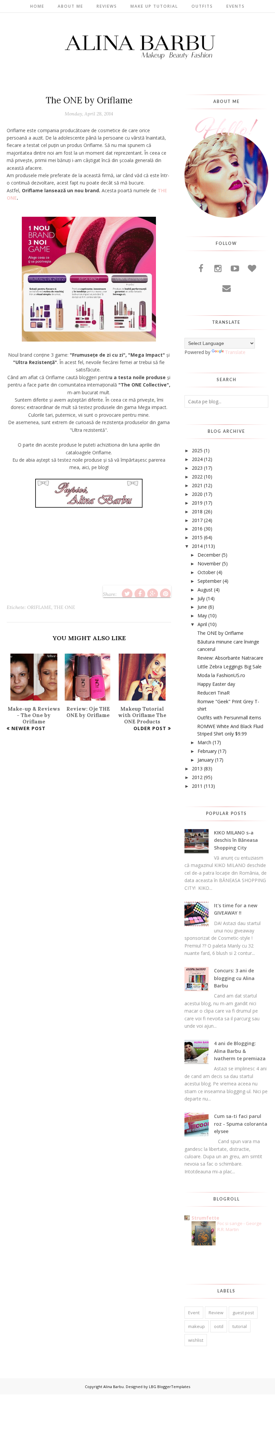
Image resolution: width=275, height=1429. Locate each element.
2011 (197, 786)
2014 (197, 546)
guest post (243, 1313)
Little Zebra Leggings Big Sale (229, 666)
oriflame (39, 607)
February (207, 751)
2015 (197, 537)
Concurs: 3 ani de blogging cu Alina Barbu (234, 978)
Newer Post (28, 728)
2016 (197, 528)
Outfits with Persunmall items (229, 717)
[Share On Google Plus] (152, 594)
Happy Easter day (216, 684)
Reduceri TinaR (213, 693)
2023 (197, 468)
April (202, 624)
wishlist (195, 1340)
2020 (197, 494)
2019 (197, 503)
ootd (218, 1326)
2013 (197, 768)
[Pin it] (165, 594)
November (209, 563)
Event (194, 1313)
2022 (197, 476)
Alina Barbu (113, 1386)
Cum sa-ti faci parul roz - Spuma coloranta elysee (240, 1123)
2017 (197, 520)
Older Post (149, 728)
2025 (197, 450)
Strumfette (205, 1218)
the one (64, 607)
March (204, 742)
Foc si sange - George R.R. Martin (239, 1226)
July (201, 598)
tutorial (239, 1326)
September (209, 581)
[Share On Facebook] (139, 594)
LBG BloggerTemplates (169, 1386)
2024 (197, 459)
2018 (197, 511)
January (206, 760)
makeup (196, 1326)
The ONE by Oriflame (220, 633)
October (206, 572)
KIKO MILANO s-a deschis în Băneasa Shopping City (236, 840)
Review (216, 1313)
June (202, 607)
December (209, 555)
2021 (197, 485)
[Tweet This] (127, 594)
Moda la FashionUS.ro (221, 675)
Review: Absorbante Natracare (230, 658)
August (205, 589)
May (202, 615)
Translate (235, 352)
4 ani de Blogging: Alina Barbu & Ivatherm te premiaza (240, 1051)
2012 (197, 777)
